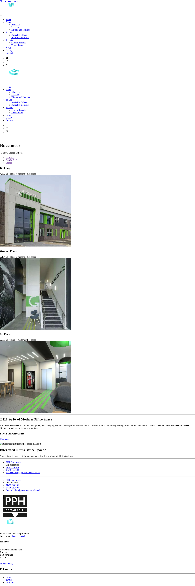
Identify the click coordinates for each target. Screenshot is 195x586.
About (8, 22)
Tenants (9, 40)
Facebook (10, 582)
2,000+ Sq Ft (12, 160)
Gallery (9, 50)
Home (8, 19)
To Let (9, 32)
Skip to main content (9, 1)
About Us (15, 24)
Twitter (9, 580)
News (8, 48)
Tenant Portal (17, 45)
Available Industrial (20, 37)
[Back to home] (10, 12)
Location (15, 27)
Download (5, 439)
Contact (9, 53)
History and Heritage (20, 30)
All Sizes (10, 157)
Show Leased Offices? (13, 153)
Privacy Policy (6, 563)
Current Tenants (18, 42)
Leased (9, 163)
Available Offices (19, 35)
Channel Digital (18, 536)
